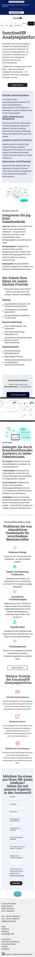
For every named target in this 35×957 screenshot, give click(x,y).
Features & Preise (11, 26)
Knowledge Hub (7, 934)
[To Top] (17, 894)
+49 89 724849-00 (12, 916)
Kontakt (4, 946)
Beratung (5, 931)
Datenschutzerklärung (10, 942)
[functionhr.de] (17, 18)
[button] (3, 953)
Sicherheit (5, 949)
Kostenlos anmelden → (16, 12)
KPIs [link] (26, 144)
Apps (3, 926)
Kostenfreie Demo (31, 23)
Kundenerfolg (16, 25)
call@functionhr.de (8, 921)
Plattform (5, 929)
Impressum (5, 939)
